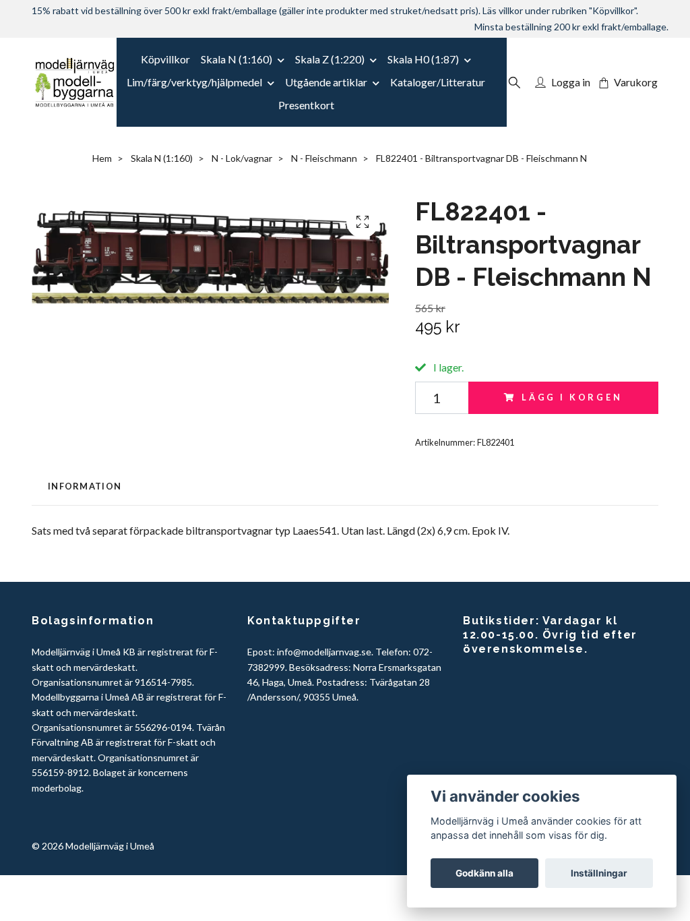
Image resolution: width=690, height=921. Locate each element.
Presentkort (306, 104)
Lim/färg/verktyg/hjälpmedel (194, 82)
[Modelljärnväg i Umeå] (74, 82)
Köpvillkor (165, 59)
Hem (102, 158)
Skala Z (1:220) (330, 59)
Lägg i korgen (572, 397)
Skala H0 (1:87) (423, 59)
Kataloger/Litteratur (437, 82)
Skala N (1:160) (236, 59)
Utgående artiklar (326, 82)
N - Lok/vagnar (242, 158)
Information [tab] (84, 486)
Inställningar (599, 873)
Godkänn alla (484, 873)
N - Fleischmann (324, 158)
